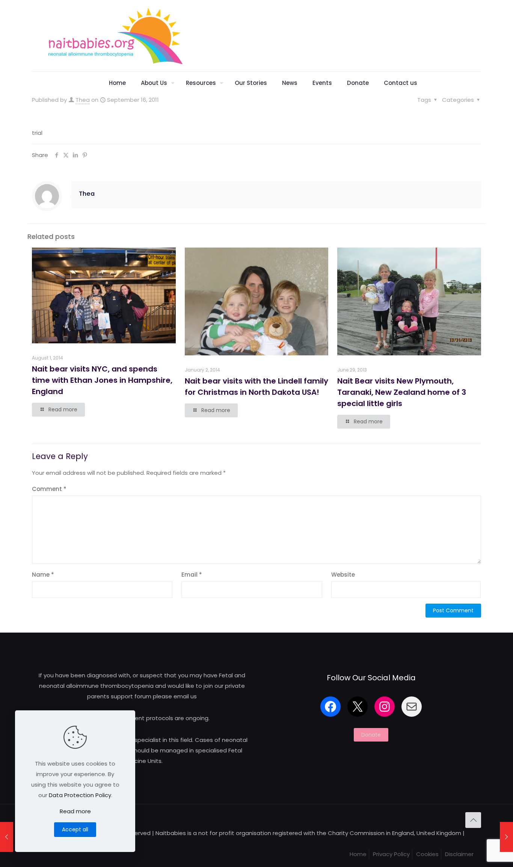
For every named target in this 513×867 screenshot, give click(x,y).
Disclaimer (459, 854)
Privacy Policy (391, 854)
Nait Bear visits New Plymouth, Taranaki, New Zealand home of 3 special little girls (401, 392)
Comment (49, 489)
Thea (82, 100)
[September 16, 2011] (6, 837)
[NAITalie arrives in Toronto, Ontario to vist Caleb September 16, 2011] (506, 837)
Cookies (427, 854)
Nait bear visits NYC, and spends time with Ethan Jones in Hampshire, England (102, 380)
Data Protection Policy (80, 795)
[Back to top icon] (473, 820)
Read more (75, 811)
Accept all (75, 829)
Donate (371, 735)
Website (343, 575)
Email (191, 575)
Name (43, 575)
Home (358, 854)
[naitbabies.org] (115, 35)
